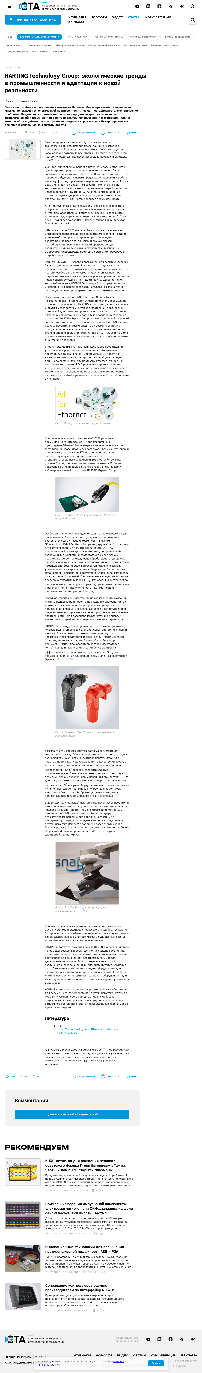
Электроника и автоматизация (39, 37)
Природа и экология (143, 37)
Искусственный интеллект (105, 45)
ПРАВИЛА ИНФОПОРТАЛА (26, 1356)
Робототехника (41, 51)
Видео (117, 17)
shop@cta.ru (181, 1365)
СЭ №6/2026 (71, 1190)
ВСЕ (10, 37)
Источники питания (136, 45)
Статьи (134, 17)
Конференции (158, 17)
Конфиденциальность (26, 1362)
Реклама (76, 22)
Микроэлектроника (17, 51)
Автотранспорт (15, 45)
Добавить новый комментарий (72, 1114)
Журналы (77, 17)
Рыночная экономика (109, 37)
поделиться (86, 132)
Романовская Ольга (21, 101)
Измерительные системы (70, 45)
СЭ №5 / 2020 (14, 67)
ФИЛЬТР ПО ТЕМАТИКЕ (36, 20)
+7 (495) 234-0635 (185, 1361)
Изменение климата (39, 45)
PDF (134, 132)
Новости (99, 17)
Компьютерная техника (165, 45)
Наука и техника (76, 37)
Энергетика (61, 51)
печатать (113, 132)
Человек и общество (177, 37)
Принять (156, 1363)
